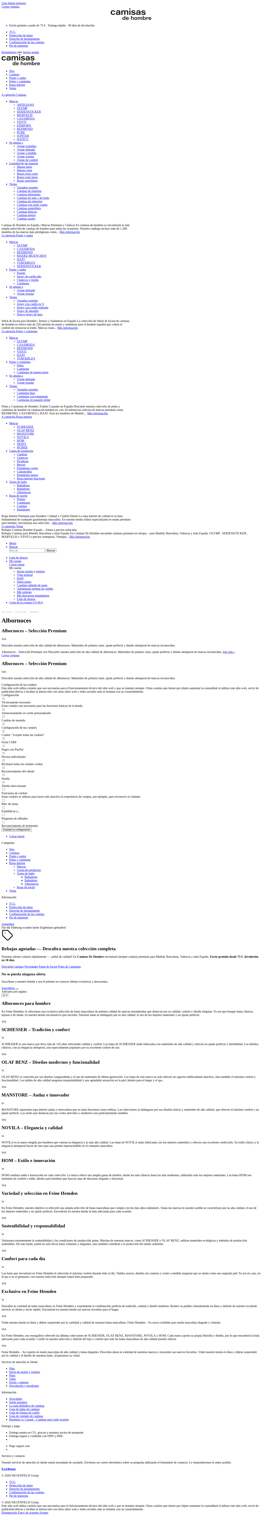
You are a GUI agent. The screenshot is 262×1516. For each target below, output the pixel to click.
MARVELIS (25, 115)
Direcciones (24, 581)
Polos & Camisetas (69, 966)
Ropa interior (17, 863)
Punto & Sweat (48, 966)
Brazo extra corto (27, 173)
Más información (69, 232)
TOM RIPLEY (26, 262)
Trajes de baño (18, 482)
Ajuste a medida (26, 153)
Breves (21, 464)
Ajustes (43, 1512)
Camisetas (23, 368)
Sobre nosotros (18, 1402)
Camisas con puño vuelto (32, 204)
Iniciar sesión (31, 52)
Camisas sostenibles (29, 208)
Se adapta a (16, 142)
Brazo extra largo (27, 177)
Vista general (25, 575)
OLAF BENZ (25, 430)
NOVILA (23, 437)
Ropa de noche (18, 495)
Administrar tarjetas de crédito (35, 588)
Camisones (23, 502)
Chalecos (22, 457)
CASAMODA (26, 118)
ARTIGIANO (25, 104)
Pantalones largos (27, 475)
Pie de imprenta (18, 45)
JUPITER (23, 135)
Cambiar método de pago (32, 585)
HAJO (21, 259)
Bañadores (23, 485)
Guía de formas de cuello (24, 1412)
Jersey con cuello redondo (32, 307)
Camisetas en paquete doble (33, 400)
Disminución (10, 1512)
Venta (12, 890)
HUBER (22, 447)
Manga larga (24, 166)
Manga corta (24, 170)
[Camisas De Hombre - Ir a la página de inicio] (131, 19)
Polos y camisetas (19, 362)
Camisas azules (26, 218)
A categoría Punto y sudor (17, 235)
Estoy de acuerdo (28, 1512)
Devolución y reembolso (24, 1385)
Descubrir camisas (13, 966)
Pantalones (23, 509)
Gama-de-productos (21, 451)
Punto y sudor (17, 269)
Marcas (13, 101)
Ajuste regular (25, 156)
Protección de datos (21, 35)
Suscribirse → (10, 988)
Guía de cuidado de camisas (26, 1416)
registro (40, 571)
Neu (11, 849)
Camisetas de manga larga (32, 372)
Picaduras (23, 461)
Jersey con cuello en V (30, 304)
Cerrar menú (16, 564)
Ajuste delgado (26, 149)
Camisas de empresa (29, 191)
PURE (21, 132)
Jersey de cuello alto (29, 276)
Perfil (20, 578)
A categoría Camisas (14, 94)
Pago (12, 1375)
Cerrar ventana (10, 6)
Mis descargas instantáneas (33, 595)
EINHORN (24, 125)
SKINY (21, 444)
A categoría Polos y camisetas (19, 331)
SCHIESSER (25, 426)
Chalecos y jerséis (28, 280)
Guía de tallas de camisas (24, 1409)
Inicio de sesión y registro (24, 1372)
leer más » (229, 652)
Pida (12, 1368)
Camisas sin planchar (29, 201)
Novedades (31, 966)
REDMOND (25, 129)
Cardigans (23, 283)
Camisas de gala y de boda (33, 198)
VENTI (21, 122)
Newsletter (15, 1398)
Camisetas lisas (26, 393)
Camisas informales (28, 194)
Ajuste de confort (27, 160)
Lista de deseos (26, 599)
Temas (13, 184)
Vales (12, 1378)
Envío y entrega (18, 1382)
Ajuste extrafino (26, 146)
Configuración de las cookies (26, 42)
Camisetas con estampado (32, 396)
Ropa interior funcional (31, 478)
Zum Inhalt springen (14, 3)
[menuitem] (134, 32)
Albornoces (24, 492)
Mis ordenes (24, 592)
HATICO (22, 139)
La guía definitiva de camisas (26, 1405)
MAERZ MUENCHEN (31, 255)
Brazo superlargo (27, 180)
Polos (20, 365)
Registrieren (9, 52)
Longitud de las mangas (23, 163)
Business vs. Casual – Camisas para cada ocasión (39, 1419)
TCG (12, 32)
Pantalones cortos (27, 468)
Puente (21, 273)
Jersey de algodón (28, 311)
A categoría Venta (12, 526)
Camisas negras (26, 215)
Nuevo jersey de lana (29, 314)
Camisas (22, 454)
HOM (20, 440)
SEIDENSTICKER (29, 111)
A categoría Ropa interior (17, 416)
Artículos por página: (14, 991)
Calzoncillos (24, 471)
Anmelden (8, 924)
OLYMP (22, 108)
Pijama (21, 499)
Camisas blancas (27, 211)
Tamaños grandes (27, 187)
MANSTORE (25, 433)
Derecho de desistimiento (24, 38)
